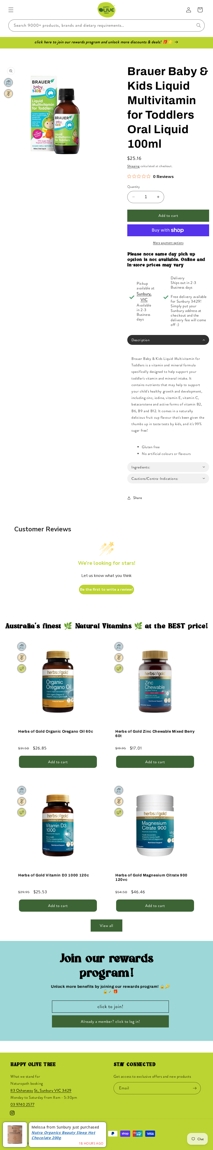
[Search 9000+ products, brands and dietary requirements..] (198, 25)
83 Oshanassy (21, 1090)
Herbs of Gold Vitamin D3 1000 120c (53, 875)
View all (106, 925)
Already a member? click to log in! (110, 1021)
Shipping (133, 166)
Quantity (133, 186)
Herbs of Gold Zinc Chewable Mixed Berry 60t (155, 733)
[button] (11, 10)
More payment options (168, 242)
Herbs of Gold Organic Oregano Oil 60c (55, 731)
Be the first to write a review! (106, 589)
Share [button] (137, 497)
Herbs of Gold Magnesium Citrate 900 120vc (151, 877)
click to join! (110, 1006)
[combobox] (106, 25)
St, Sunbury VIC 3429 (52, 1090)
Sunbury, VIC (144, 297)
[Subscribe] (195, 1088)
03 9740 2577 (22, 1104)
